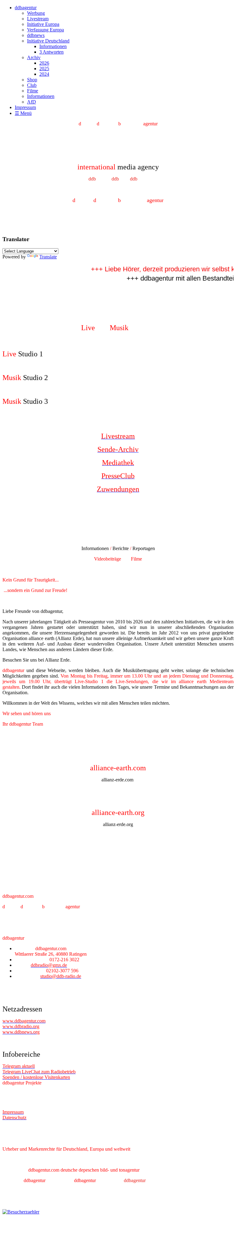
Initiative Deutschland (48, 40)
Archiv (34, 57)
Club (32, 85)
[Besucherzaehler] (20, 1211)
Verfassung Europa (45, 29)
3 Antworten (51, 52)
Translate (48, 256)
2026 (44, 63)
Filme (32, 90)
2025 (44, 68)
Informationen (53, 46)
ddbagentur (26, 7)
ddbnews (36, 35)
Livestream (38, 18)
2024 (44, 74)
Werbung (36, 13)
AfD (31, 101)
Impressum (25, 107)
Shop (32, 79)
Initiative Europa (43, 24)
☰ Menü (23, 113)
